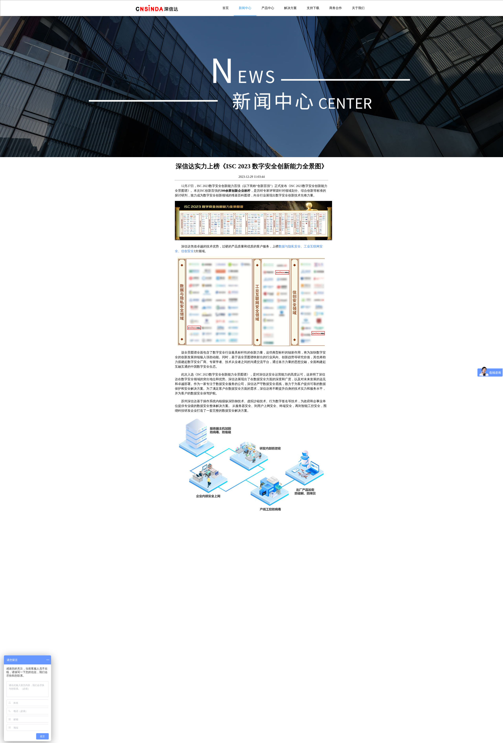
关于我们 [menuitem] (358, 8)
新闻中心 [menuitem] (245, 8)
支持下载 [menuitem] (313, 8)
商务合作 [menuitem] (335, 8)
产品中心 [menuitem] (268, 8)
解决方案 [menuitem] (290, 8)
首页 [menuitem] (225, 8)
